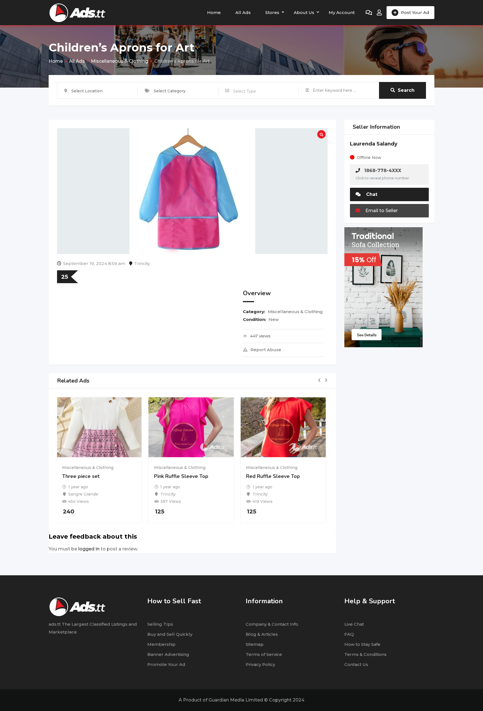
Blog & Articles (262, 634)
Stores (272, 12)
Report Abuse (265, 349)
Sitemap (255, 644)
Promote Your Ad (166, 664)
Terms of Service (264, 654)
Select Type (244, 91)
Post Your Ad (415, 12)
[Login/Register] (379, 12)
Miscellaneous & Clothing (295, 311)
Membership (161, 644)
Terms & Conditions (365, 654)
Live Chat (354, 624)
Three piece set (82, 476)
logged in (89, 549)
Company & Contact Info (272, 624)
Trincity (142, 263)
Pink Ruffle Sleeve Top (182, 476)
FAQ (349, 634)
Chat (371, 194)
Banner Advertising (168, 654)
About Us (304, 12)
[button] (319, 381)
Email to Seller (381, 210)
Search (406, 90)
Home (214, 12)
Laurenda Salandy (373, 144)
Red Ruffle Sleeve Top (274, 476)
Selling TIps (160, 624)
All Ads (243, 12)
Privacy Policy (260, 664)
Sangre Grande (85, 494)
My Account (342, 12)
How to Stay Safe (362, 644)
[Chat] (369, 12)
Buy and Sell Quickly (169, 634)
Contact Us (356, 664)
